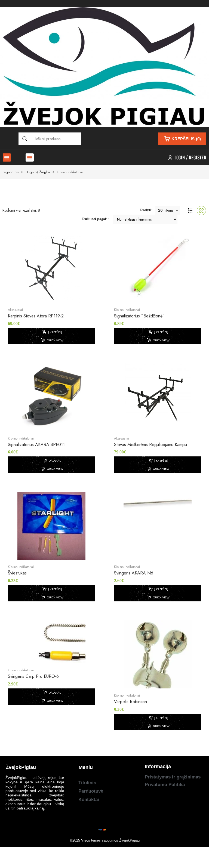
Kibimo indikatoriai (127, 309)
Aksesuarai (15, 309)
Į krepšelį (55, 332)
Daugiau (55, 460)
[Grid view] (201, 210)
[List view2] (190, 210)
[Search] (25, 138)
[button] (7, 157)
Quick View (55, 340)
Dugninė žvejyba (38, 172)
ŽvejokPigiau (129, 840)
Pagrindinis (10, 172)
